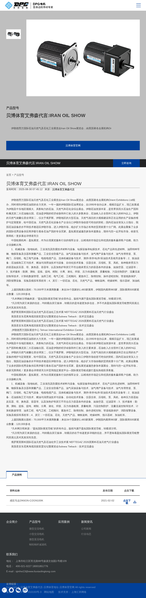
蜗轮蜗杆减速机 (38, 544)
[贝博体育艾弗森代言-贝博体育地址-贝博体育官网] (29, 5)
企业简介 (12, 521)
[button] (13, 89)
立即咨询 (126, 163)
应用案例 (64, 521)
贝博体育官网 (73, 145)
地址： (10, 561)
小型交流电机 (36, 534)
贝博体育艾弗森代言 (63, 189)
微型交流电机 (36, 528)
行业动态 (86, 534)
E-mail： (11, 571)
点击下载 (127, 501)
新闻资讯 (87, 521)
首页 (8, 174)
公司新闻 (86, 528)
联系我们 (12, 554)
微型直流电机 (36, 539)
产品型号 (19, 174)
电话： (10, 566)
